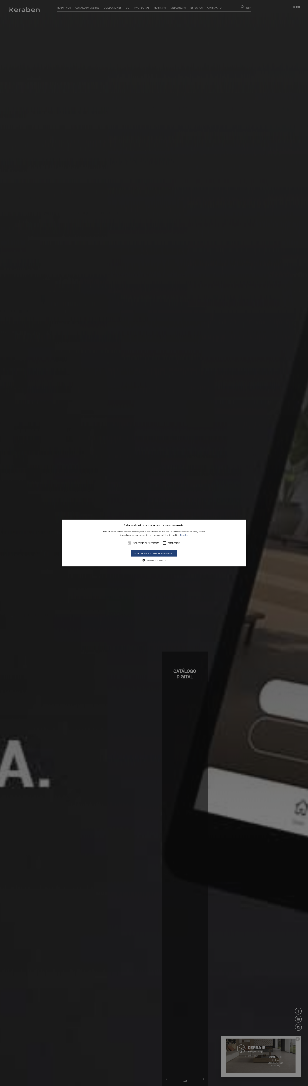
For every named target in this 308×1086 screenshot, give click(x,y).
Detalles (184, 535)
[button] (154, 543)
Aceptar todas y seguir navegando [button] (154, 553)
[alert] (154, 543)
